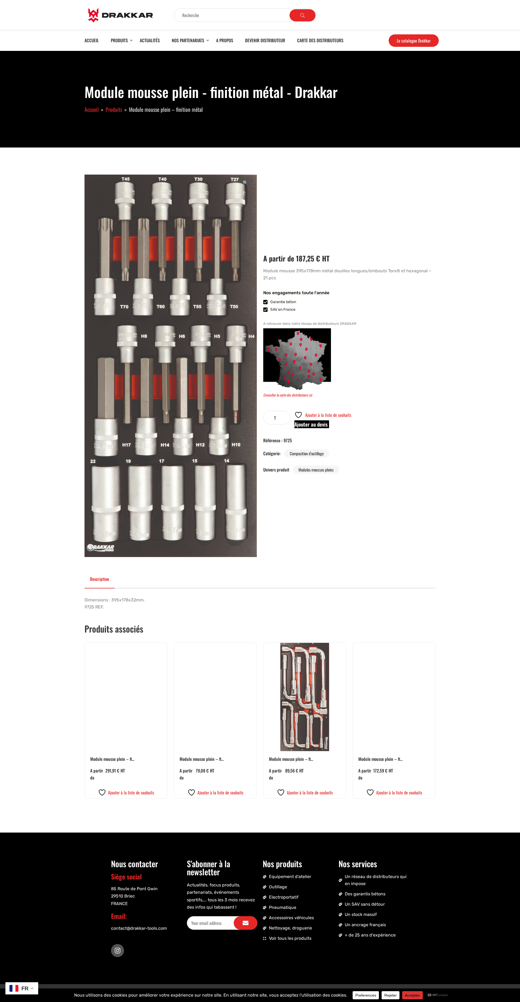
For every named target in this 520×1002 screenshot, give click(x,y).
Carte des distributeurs (320, 40)
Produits (119, 40)
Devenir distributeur (265, 40)
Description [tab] (99, 579)
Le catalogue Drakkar (414, 40)
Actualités (150, 40)
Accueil (91, 40)
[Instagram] (117, 950)
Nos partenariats (188, 40)
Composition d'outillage (307, 453)
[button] (245, 182)
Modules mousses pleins (316, 470)
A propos (224, 40)
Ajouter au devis (311, 424)
